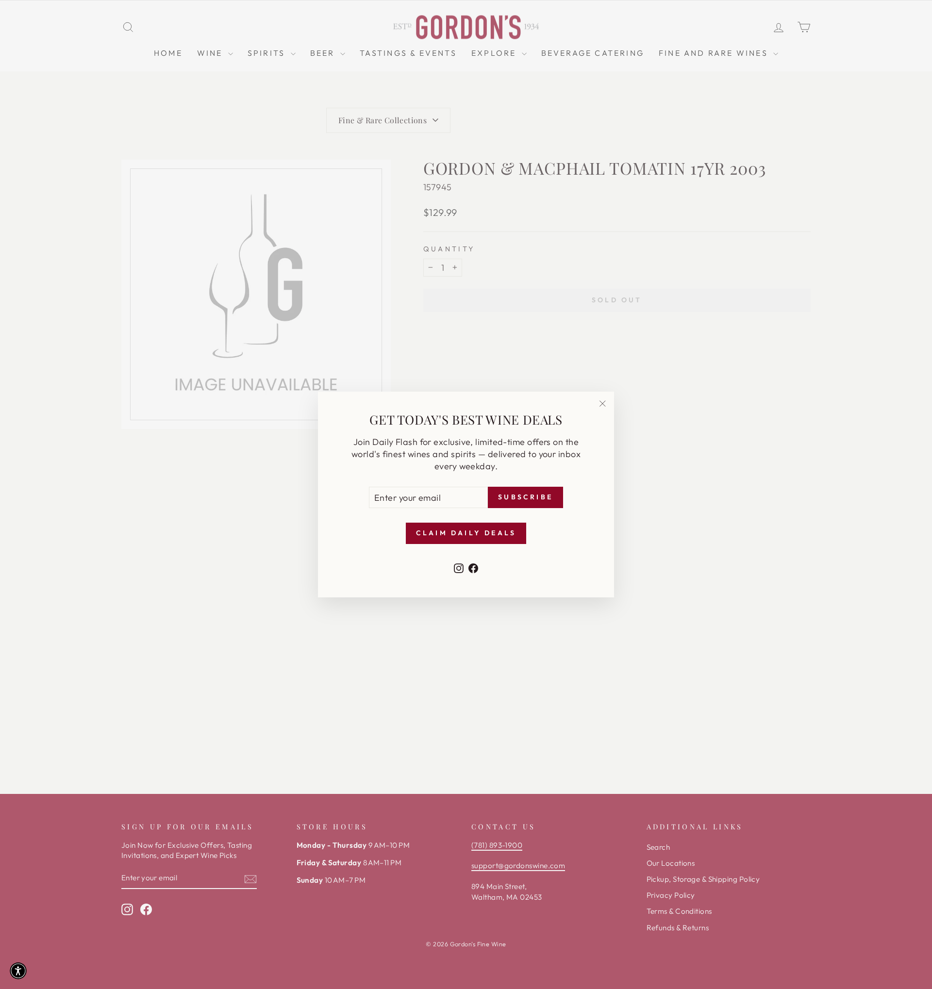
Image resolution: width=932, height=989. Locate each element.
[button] (18, 970)
